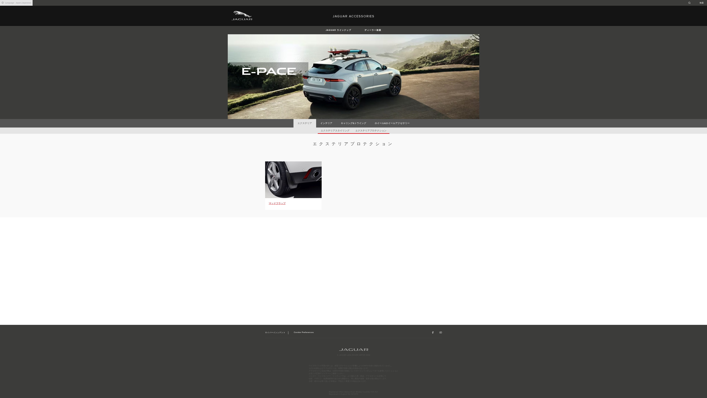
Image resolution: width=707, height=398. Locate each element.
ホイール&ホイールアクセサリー (392, 123)
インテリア (326, 123)
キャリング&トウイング (353, 123)
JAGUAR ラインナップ (338, 30)
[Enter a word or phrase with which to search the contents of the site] (697, 3)
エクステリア (305, 123)
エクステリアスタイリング (335, 130)
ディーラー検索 (373, 30)
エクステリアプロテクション (370, 130)
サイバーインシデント (275, 332)
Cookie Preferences (304, 332)
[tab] (304, 123)
